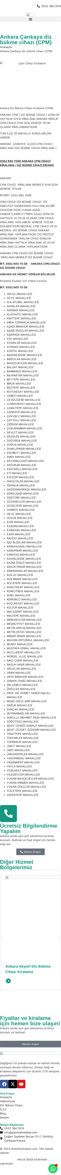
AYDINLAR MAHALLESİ (21, 342)
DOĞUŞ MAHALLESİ (20, 444)
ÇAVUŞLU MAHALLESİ (21, 416)
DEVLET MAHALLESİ (20, 432)
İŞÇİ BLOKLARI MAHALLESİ (24, 542)
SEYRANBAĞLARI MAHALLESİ (26, 713)
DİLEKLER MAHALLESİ (21, 436)
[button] (30, 19)
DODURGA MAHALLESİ (22, 440)
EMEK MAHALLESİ (18, 457)
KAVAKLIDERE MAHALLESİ (24, 558)
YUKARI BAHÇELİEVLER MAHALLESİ (30, 778)
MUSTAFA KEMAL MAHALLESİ (26, 648)
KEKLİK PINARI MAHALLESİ (24, 566)
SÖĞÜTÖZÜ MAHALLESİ (22, 721)
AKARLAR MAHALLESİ (21, 306)
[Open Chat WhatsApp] (53, 1168)
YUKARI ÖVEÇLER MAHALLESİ (26, 786)
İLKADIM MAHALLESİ (20, 526)
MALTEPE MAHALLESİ (21, 615)
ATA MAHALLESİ (17, 338)
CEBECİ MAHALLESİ (20, 395)
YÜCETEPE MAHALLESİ (22, 790)
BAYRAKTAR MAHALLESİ (22, 375)
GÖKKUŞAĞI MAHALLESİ (22, 493)
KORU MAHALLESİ (18, 595)
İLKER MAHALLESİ (18, 534)
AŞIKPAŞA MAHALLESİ (21, 334)
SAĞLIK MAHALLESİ (19, 705)
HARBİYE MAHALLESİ (20, 509)
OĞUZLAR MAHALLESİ (21, 668)
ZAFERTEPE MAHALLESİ (22, 795)
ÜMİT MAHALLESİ (18, 750)
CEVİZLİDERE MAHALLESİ (23, 400)
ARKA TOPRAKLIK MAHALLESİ (26, 322)
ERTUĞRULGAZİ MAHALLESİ (25, 461)
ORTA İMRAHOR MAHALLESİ (25, 676)
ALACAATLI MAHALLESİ (22, 314)
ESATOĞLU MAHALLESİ (22, 469)
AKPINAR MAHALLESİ (20, 310)
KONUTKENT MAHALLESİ (23, 587)
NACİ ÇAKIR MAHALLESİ (22, 660)
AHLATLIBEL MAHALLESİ (23, 302)
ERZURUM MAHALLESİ (21, 465)
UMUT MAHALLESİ (19, 746)
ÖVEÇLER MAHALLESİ (21, 689)
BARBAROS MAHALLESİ (22, 371)
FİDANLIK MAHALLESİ (21, 485)
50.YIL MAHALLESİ (19, 298)
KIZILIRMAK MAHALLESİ (22, 579)
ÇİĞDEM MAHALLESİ (20, 424)
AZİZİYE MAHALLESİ (20, 351)
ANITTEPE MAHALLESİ (21, 318)
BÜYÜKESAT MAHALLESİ (23, 391)
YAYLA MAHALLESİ (19, 766)
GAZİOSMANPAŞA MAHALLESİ (26, 489)
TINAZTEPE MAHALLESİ (22, 733)
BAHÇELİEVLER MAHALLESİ (25, 363)
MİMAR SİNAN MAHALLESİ (24, 636)
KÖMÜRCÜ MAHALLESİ (22, 599)
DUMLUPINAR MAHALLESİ (24, 448)
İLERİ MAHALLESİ (18, 522)
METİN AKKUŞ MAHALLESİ (24, 628)
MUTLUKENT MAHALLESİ (23, 652)
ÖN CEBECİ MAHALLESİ (22, 685)
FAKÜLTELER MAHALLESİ (23, 481)
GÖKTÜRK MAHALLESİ (21, 497)
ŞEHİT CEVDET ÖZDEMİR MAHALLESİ (31, 729)
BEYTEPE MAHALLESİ (21, 379)
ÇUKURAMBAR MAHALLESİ (24, 428)
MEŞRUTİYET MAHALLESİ (23, 624)
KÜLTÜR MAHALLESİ (20, 607)
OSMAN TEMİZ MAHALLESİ (24, 681)
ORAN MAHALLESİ (18, 672)
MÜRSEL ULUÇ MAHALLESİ (24, 656)
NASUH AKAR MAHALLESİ (23, 664)
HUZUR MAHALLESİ (19, 518)
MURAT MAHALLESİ (19, 644)
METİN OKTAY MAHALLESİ (24, 632)
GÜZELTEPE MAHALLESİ (22, 505)
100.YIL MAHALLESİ (19, 294)
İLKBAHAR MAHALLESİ (21, 530)
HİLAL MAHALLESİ (19, 514)
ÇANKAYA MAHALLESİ (21, 412)
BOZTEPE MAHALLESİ (21, 387)
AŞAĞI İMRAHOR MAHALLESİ (25, 326)
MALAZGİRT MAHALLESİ (22, 611)
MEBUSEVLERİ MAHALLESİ (24, 619)
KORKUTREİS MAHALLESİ (23, 591)
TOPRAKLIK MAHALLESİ (22, 742)
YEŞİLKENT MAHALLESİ (22, 770)
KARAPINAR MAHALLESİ (22, 550)
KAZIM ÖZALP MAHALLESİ (24, 562)
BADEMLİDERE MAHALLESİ (24, 355)
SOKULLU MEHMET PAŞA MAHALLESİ (31, 717)
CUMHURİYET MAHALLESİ (24, 404)
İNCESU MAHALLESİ (20, 538)
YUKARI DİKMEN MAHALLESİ (25, 782)
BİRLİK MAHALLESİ (19, 383)
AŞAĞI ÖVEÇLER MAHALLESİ (25, 330)
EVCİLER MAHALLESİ (20, 477)
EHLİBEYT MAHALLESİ (21, 452)
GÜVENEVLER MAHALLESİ (24, 501)
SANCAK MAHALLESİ (20, 709)
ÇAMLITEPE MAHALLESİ (22, 408)
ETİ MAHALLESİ (17, 473)
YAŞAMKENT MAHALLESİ (23, 762)
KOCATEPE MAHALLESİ (22, 583)
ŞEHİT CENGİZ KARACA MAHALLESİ (30, 725)
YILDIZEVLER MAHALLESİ (23, 774)
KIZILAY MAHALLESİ (20, 575)
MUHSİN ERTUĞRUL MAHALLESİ (28, 640)
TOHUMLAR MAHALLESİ (22, 738)
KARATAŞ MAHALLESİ (21, 554)
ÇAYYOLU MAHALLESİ (21, 420)
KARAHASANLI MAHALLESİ (24, 546)
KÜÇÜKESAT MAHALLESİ (23, 603)
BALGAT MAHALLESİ (20, 367)
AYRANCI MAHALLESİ (21, 347)
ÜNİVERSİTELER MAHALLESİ (25, 754)
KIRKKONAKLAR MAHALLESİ (25, 571)
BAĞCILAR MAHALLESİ (21, 359)
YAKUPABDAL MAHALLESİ (23, 758)
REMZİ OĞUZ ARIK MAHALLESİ (26, 701)
